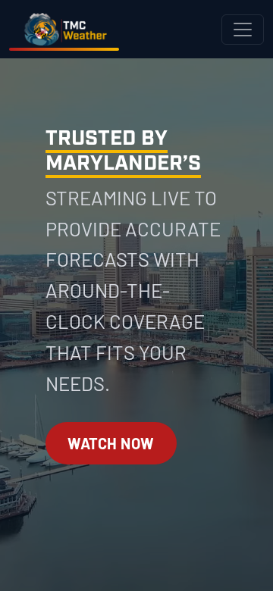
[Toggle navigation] (242, 29)
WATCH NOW (111, 443)
